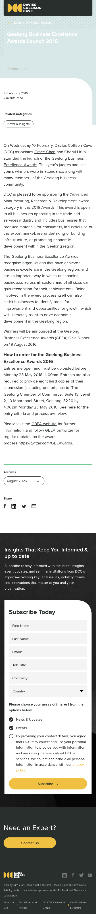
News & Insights (18, 124)
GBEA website (44, 423)
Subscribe (45, 783)
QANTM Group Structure (79, 905)
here (72, 407)
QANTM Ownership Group (54, 905)
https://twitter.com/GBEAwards (45, 443)
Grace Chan (45, 152)
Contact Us (30, 842)
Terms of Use (9, 905)
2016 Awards (43, 207)
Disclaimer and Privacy (28, 905)
